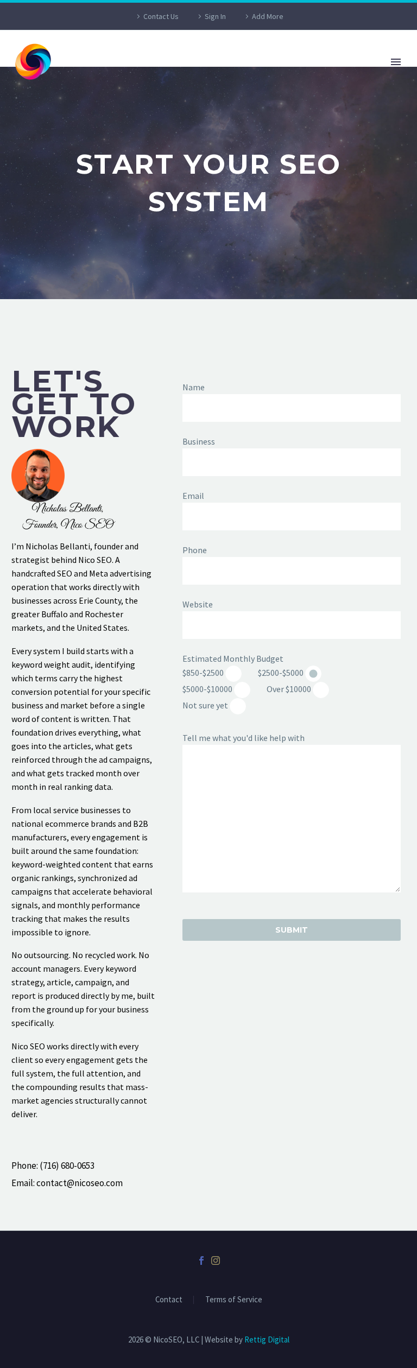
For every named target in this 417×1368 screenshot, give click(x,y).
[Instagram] (215, 1260)
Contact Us (161, 16)
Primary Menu (396, 62)
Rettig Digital (266, 1339)
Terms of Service (233, 1300)
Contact (168, 1300)
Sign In (215, 16)
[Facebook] (201, 1260)
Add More (267, 16)
